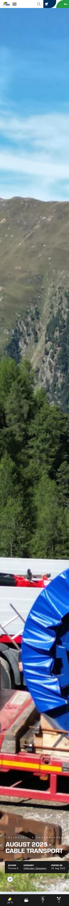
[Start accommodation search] (62, 4)
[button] (39, 4)
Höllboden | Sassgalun (35, 868)
